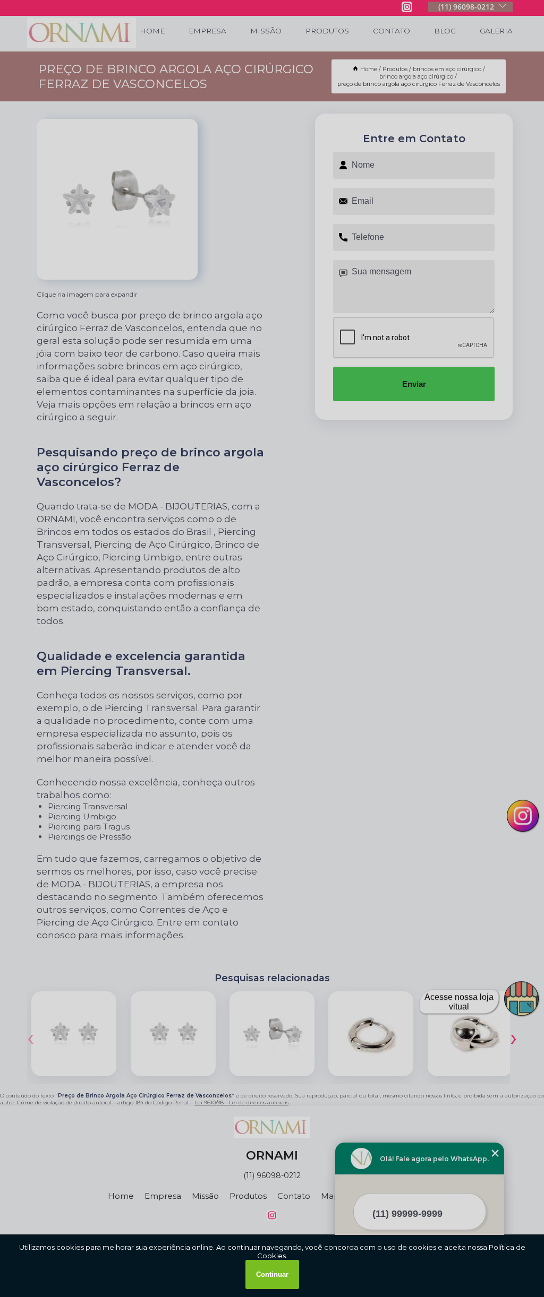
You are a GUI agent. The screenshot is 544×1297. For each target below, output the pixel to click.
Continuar (272, 1274)
